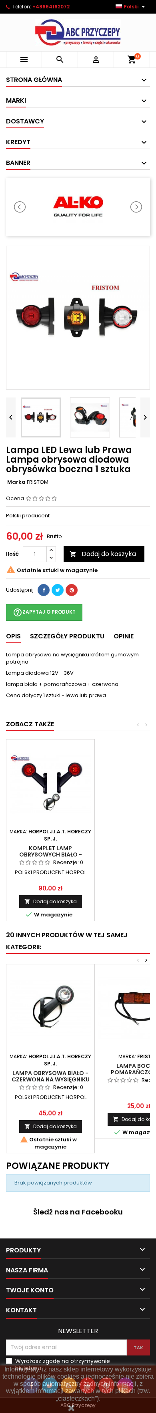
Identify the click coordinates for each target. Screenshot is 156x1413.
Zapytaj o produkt (44, 612)
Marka (16, 482)
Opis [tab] (13, 636)
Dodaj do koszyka (103, 553)
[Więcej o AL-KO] (78, 207)
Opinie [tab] (124, 636)
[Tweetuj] (58, 590)
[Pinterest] (72, 590)
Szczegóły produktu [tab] (67, 636)
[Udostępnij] (44, 590)
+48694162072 (51, 6)
